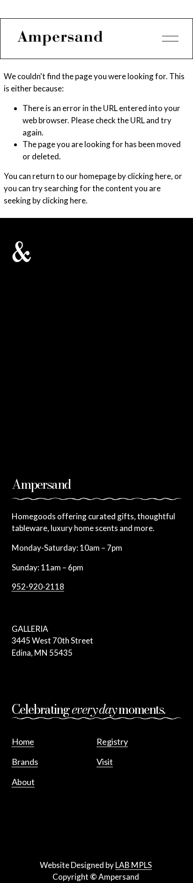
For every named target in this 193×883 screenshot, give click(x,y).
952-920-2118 (38, 586)
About (23, 782)
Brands (25, 761)
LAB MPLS (133, 865)
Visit (104, 761)
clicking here (149, 176)
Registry (112, 741)
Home (23, 741)
